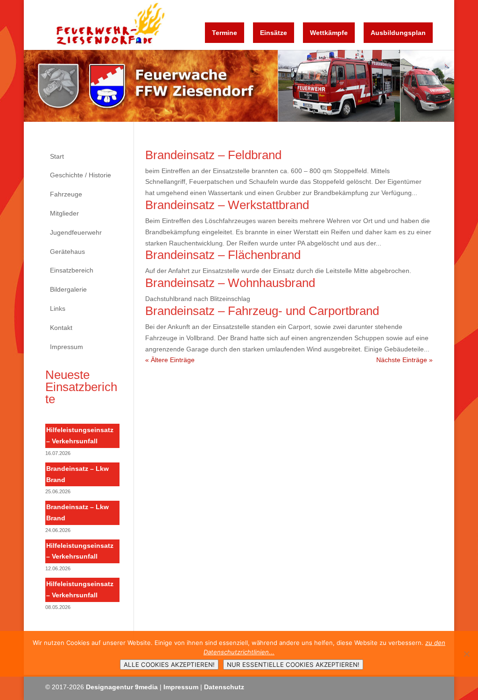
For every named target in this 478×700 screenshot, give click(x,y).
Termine (224, 32)
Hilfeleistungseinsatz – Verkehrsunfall (79, 435)
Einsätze (273, 32)
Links (57, 308)
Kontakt (61, 327)
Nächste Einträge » (404, 360)
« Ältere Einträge (170, 360)
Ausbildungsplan (398, 32)
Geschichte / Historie (80, 175)
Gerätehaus (67, 251)
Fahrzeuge (66, 194)
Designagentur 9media (122, 687)
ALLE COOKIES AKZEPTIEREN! (169, 664)
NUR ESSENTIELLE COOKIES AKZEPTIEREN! (293, 664)
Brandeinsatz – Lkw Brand (77, 474)
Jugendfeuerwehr (76, 232)
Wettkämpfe (329, 32)
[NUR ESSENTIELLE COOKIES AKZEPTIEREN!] (466, 653)
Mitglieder (64, 213)
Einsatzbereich (71, 270)
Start (57, 156)
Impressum (66, 346)
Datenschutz (224, 687)
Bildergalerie (68, 289)
